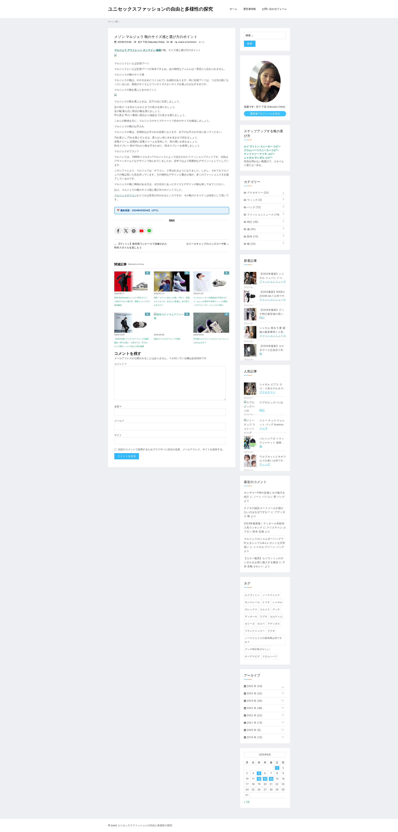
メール (119, 420)
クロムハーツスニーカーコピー (261, 150)
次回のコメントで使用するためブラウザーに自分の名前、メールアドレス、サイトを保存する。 (171, 449)
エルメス (265, 609)
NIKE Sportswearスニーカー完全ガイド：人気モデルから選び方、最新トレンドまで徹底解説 (132, 301)
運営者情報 (249, 8)
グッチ (276, 609)
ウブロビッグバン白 (271, 402)
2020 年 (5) (253, 730)
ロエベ (261, 623)
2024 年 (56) (254, 700)
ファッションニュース (262, 214)
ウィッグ (254, 199)
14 (271, 778)
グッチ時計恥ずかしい (257, 649)
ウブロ (263, 616)
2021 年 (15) (254, 722)
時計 (252, 221)
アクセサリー (257, 192)
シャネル (277, 602)
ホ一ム (233, 8)
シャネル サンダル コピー (258, 157)
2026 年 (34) (254, 686)
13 (265, 778)
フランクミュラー (255, 630)
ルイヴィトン (252, 595)
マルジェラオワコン (125, 195)
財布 (252, 236)
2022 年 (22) (254, 715)
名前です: (249, 106)
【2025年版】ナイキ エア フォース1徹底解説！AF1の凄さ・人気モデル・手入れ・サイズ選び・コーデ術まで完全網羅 (131, 342)
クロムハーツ (269, 656)
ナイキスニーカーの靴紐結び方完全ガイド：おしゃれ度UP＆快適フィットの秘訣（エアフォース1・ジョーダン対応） (210, 301)
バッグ (253, 207)
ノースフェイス (271, 595)
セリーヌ (250, 623)
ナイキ (266, 602)
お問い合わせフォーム (274, 8)
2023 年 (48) (254, 708)
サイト (118, 435)
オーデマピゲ (252, 656)
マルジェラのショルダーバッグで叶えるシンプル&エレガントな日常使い (264, 542)
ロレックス (251, 609)
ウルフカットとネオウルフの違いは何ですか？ (272, 460)
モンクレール (252, 602)
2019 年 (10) (254, 737)
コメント (120, 363)
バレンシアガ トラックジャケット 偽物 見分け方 (272, 442)
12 (259, 778)
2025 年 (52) (254, 693)
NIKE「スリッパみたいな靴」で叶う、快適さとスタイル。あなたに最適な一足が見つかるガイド (172, 301)
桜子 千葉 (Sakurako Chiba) (151, 42)
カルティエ (276, 616)
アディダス (274, 623)
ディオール (251, 616)
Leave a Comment (187, 42)
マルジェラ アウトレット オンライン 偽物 (137, 50)
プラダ (271, 630)
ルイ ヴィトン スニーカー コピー (262, 146)
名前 (117, 406)
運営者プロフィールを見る (265, 113)
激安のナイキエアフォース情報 (167, 339)
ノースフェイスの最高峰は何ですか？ (263, 640)
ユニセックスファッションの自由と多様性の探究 (160, 9)
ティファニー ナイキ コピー (259, 153)
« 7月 (247, 802)
